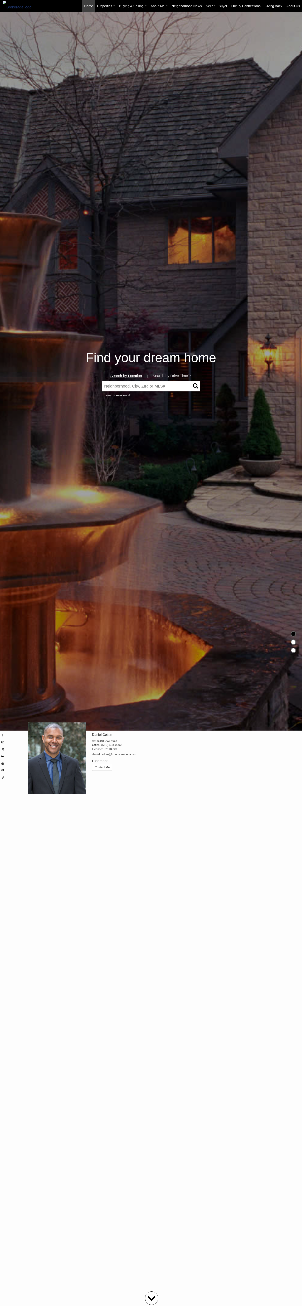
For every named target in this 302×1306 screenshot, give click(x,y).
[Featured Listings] (293, 642)
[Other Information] (293, 650)
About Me (160, 8)
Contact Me (102, 767)
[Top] (293, 634)
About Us (293, 6)
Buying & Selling (133, 8)
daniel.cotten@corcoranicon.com (114, 754)
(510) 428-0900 (111, 744)
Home (88, 6)
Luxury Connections (246, 6)
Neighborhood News (187, 6)
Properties (107, 8)
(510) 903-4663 (107, 740)
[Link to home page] (19, 6)
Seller (210, 6)
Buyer (223, 6)
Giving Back (273, 6)
